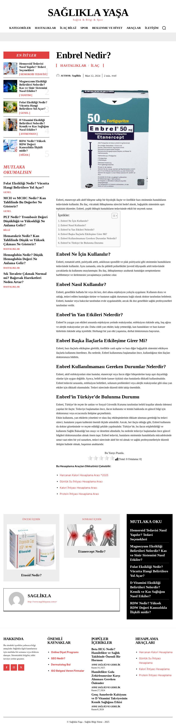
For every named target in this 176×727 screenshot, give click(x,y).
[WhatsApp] (169, 74)
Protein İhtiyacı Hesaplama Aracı (79, 493)
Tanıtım (25, 95)
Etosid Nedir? (31, 575)
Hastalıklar (11, 249)
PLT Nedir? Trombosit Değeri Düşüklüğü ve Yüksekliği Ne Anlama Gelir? (25, 221)
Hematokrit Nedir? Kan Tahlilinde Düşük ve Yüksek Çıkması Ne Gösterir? (24, 240)
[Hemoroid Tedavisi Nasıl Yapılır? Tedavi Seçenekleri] (10, 68)
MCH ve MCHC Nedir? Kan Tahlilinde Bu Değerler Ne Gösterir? (24, 202)
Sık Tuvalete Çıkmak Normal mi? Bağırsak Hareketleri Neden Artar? (25, 278)
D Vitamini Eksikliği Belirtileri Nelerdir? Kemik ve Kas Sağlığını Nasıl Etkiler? (34, 124)
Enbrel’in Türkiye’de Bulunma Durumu (82, 242)
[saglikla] (58, 75)
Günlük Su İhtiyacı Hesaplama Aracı (81, 481)
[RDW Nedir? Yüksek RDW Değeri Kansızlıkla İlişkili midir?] (10, 146)
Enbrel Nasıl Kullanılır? (73, 225)
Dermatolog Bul (60, 664)
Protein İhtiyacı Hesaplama (155, 675)
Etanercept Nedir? (92, 551)
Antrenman (28, 134)
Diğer (24, 155)
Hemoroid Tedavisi (33, 74)
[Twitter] (153, 74)
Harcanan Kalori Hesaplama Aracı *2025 (84, 475)
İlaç (95, 65)
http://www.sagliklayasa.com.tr (42, 601)
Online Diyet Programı (65, 652)
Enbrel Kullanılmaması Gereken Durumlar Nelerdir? (89, 238)
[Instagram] (14, 667)
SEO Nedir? (58, 658)
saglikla (76, 75)
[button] (164, 28)
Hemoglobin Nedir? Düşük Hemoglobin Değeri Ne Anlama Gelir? (23, 259)
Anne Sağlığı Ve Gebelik (105, 664)
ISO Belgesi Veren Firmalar (67, 670)
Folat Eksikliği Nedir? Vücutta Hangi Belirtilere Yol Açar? (33, 105)
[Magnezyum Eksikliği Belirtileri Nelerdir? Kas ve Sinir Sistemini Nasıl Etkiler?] (10, 86)
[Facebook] (145, 74)
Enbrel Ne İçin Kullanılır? (74, 220)
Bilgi (6, 230)
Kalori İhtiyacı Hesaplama (154, 669)
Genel (24, 113)
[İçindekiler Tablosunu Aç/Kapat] (113, 216)
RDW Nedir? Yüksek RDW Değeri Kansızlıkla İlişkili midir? (32, 145)
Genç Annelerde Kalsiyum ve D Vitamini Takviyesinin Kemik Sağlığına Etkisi (109, 698)
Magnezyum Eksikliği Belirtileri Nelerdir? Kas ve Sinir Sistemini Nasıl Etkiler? (33, 86)
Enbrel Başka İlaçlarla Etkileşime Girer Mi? (84, 234)
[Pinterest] (161, 74)
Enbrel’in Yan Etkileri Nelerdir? (77, 229)
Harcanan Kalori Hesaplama (155, 652)
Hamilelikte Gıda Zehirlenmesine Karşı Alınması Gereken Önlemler (105, 677)
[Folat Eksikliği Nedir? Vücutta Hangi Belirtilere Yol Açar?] (10, 107)
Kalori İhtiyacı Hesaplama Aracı (78, 487)
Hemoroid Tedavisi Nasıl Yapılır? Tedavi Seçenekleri (32, 67)
